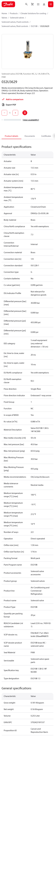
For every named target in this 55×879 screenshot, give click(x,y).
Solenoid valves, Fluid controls (15, 22)
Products (14, 13)
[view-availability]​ (31, 120)
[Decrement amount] (4, 113)
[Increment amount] (15, 113)
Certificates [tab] (46, 136)
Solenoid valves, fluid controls (15, 26)
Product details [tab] (11, 136)
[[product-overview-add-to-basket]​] (24, 112)
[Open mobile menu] (50, 4)
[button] (38, 4)
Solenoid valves (17, 17)
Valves (4, 17)
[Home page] (8, 4)
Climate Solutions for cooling (33, 13)
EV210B (34, 26)
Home (4, 13)
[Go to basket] (32, 4)
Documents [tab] (30, 136)
